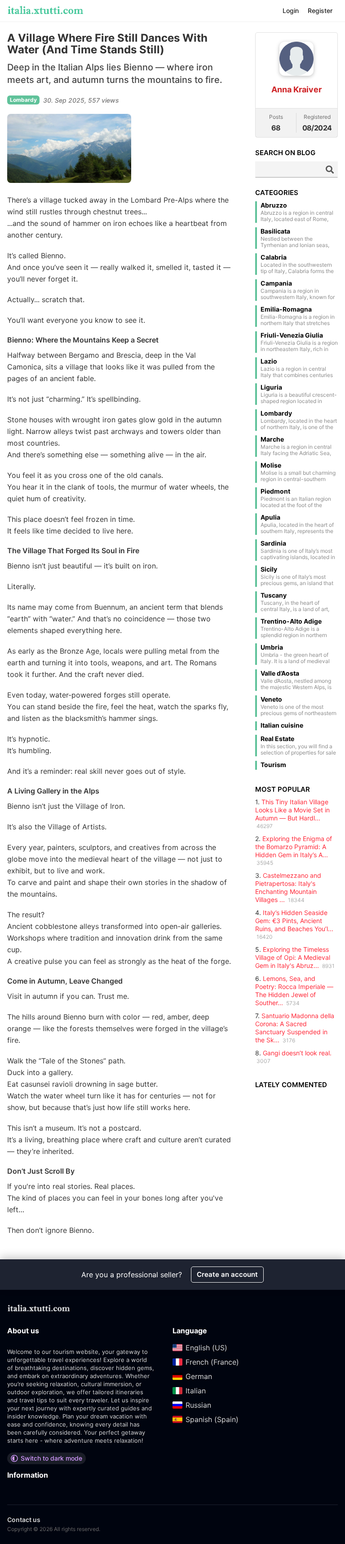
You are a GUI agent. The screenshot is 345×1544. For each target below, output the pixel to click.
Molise (271, 465)
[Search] (329, 169)
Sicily (269, 569)
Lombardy (276, 413)
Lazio (269, 361)
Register (320, 10)
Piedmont (275, 491)
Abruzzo (274, 205)
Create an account (227, 1274)
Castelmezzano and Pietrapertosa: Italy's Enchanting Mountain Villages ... (288, 887)
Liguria (271, 387)
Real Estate (277, 738)
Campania (276, 283)
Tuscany (274, 595)
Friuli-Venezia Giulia (292, 335)
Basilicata (275, 231)
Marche (272, 439)
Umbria (272, 647)
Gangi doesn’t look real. (297, 1053)
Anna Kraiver (296, 89)
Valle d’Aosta (280, 673)
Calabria (274, 257)
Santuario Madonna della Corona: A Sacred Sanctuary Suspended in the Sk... (294, 1028)
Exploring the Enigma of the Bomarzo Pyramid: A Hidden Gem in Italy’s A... (293, 847)
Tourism (273, 764)
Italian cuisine (282, 725)
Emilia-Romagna (286, 309)
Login (291, 10)
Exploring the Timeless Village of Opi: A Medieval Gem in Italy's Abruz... (292, 957)
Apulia (270, 517)
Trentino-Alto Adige (291, 621)
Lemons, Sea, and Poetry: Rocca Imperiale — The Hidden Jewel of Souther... (294, 990)
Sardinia (273, 543)
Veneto (271, 699)
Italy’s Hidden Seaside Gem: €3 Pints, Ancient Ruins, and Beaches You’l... (294, 920)
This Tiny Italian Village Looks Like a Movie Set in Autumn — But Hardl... (292, 810)
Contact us (23, 1519)
